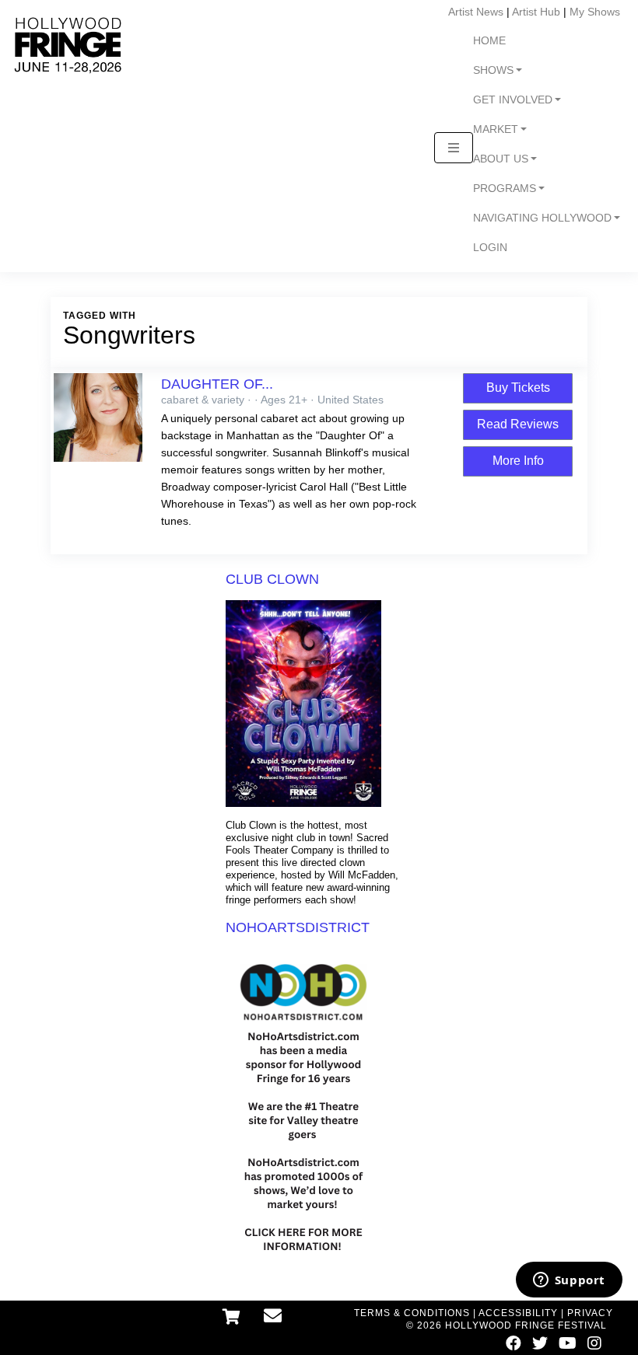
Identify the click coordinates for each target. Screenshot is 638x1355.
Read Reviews (518, 424)
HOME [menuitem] (489, 41)
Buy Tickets (518, 387)
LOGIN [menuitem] (490, 247)
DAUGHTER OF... (217, 384)
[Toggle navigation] (453, 147)
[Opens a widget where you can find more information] (568, 1281)
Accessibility (518, 1313)
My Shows (595, 11)
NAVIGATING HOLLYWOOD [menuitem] (542, 218)
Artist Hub (536, 11)
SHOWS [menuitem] (493, 70)
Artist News (475, 11)
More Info (518, 460)
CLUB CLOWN (272, 579)
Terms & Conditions (412, 1313)
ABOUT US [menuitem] (500, 159)
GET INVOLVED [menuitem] (512, 100)
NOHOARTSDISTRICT (298, 927)
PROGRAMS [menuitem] (504, 188)
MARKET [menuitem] (495, 129)
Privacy (590, 1313)
